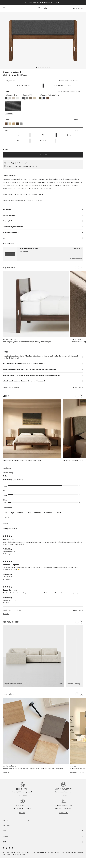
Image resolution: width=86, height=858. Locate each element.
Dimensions (7, 209)
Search (74, 8)
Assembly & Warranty (10, 232)
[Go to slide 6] (45, 67)
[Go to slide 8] (49, 67)
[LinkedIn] (9, 848)
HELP (4, 842)
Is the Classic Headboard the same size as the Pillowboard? (24, 381)
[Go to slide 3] (40, 67)
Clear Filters (7, 518)
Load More (6, 613)
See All (16, 387)
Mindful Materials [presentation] (9, 766)
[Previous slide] (77, 267)
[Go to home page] (43, 8)
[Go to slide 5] (43, 67)
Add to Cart (43, 154)
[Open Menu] (4, 8)
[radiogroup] (43, 85)
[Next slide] (81, 267)
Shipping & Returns (10, 221)
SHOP (4, 830)
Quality (28, 512)
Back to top (77, 388)
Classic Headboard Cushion (28, 249)
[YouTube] (12, 848)
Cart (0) (80, 8)
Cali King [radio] (43, 140)
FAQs (4, 238)
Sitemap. (23, 854)
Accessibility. (15, 854)
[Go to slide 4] (42, 67)
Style (12, 512)
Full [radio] (43, 135)
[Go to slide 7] (47, 67)
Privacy (38, 852)
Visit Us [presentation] (73, 766)
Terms (32, 852)
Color (5, 512)
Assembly (37, 512)
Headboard (48, 512)
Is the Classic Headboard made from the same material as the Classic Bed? (29, 369)
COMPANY (6, 836)
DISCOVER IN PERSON (77, 772)
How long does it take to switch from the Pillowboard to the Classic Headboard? (31, 375)
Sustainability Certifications (13, 227)
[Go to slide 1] (36, 67)
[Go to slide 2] (38, 67)
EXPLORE (6, 772)
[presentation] (10, 254)
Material (20, 512)
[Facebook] (6, 848)
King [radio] (17, 140)
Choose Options (76, 259)
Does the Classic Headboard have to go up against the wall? (24, 364)
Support (58, 512)
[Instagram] (3, 848)
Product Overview (9, 175)
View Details (9, 113)
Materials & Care (9, 215)
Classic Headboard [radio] (23, 85)
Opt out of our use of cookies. (51, 852)
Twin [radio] (17, 135)
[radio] (6, 98)
